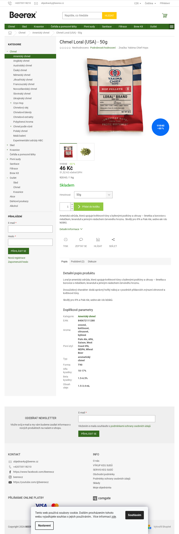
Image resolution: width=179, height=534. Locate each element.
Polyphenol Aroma (23, 121)
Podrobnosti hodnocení (103, 47)
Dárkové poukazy (19, 201)
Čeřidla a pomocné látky (23, 154)
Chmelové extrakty (23, 117)
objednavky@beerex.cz (25, 461)
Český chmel (20, 70)
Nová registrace (16, 257)
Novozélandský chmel (25, 89)
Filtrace (14, 168)
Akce (12, 196)
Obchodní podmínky (104, 474)
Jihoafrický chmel (22, 79)
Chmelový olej (20, 107)
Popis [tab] (64, 261)
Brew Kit (14, 173)
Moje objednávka (102, 487)
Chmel (13, 51)
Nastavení (44, 525)
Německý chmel (21, 75)
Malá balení (19, 135)
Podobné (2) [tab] (77, 261)
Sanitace (14, 163)
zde (114, 516)
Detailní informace (69, 229)
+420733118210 (22, 466)
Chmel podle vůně (22, 126)
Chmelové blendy (22, 112)
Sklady (96, 483)
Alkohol (14, 206)
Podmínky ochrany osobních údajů (111, 478)
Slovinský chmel (21, 93)
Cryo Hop (18, 103)
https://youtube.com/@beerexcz (31, 482)
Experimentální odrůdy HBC (28, 140)
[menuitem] (11, 26)
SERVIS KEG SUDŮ (103, 469)
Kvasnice (15, 149)
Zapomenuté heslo (18, 261)
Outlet (13, 177)
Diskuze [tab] (92, 261)
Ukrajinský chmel (22, 98)
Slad (12, 145)
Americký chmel (21, 56)
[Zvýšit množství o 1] (72, 205)
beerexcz (18, 477)
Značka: (133, 47)
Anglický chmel (21, 60)
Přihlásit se (18, 251)
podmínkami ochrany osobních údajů (131, 426)
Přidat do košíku (91, 206)
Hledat (109, 15)
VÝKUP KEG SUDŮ (103, 465)
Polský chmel (20, 131)
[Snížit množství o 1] (72, 209)
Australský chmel (22, 65)
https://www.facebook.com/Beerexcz (33, 471)
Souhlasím (134, 515)
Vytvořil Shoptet (162, 526)
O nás (96, 460)
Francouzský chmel (23, 84)
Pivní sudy (15, 159)
